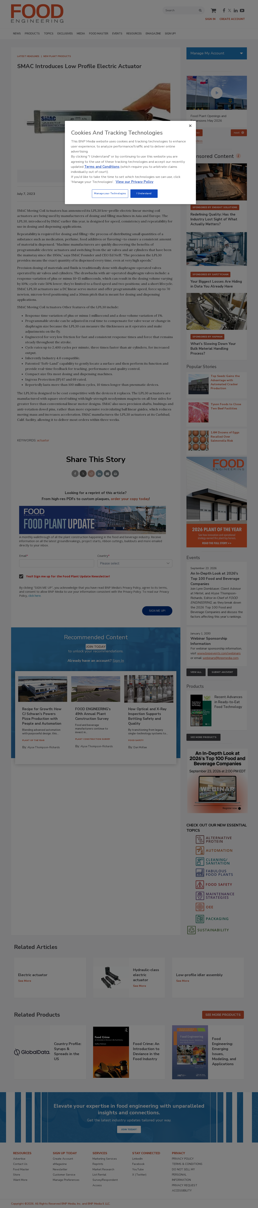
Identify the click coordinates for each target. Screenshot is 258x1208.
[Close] (190, 125)
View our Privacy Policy (134, 182)
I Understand (144, 193)
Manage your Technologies (110, 193)
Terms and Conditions (102, 166)
